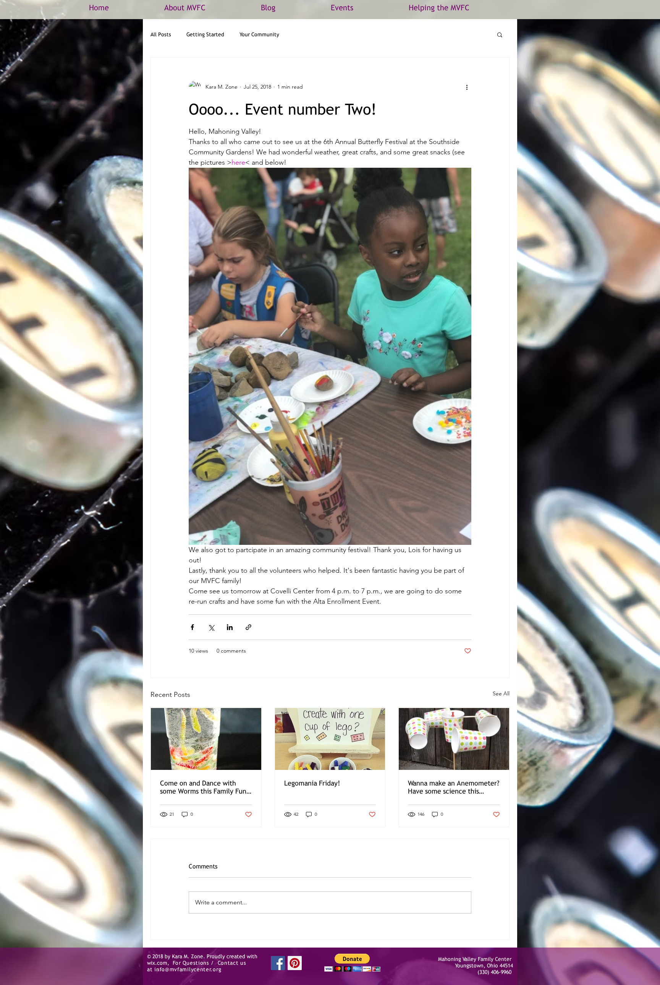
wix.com (157, 963)
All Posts (160, 34)
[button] (499, 34)
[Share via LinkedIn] (229, 627)
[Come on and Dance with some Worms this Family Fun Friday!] (206, 739)
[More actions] (466, 86)
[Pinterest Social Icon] (295, 963)
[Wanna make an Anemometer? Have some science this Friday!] (454, 739)
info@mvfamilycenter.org (187, 969)
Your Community (259, 34)
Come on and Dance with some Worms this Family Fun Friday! (203, 787)
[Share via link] (248, 627)
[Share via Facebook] (192, 627)
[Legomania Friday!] (330, 739)
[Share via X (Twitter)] (211, 627)
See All (501, 693)
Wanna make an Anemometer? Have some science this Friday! (454, 787)
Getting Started (205, 34)
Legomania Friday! (312, 783)
